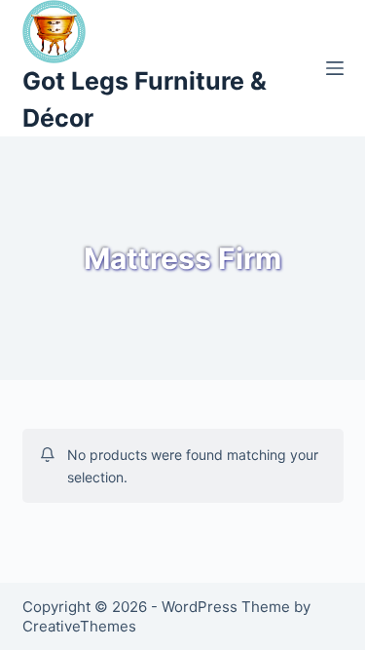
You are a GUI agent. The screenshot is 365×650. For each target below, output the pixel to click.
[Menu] (335, 68)
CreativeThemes (79, 626)
